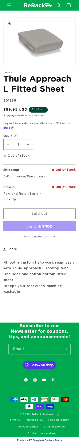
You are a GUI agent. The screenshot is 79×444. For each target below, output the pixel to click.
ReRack (37, 414)
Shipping (9, 115)
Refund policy (34, 420)
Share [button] (12, 249)
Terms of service (53, 427)
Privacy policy (28, 427)
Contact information (42, 433)
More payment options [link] (39, 236)
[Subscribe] (65, 349)
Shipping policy (58, 420)
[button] (9, 5)
